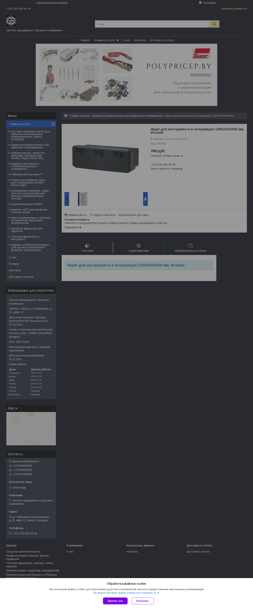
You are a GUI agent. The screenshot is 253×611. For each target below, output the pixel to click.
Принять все (115, 601)
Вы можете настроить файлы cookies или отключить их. (125, 592)
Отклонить (142, 601)
